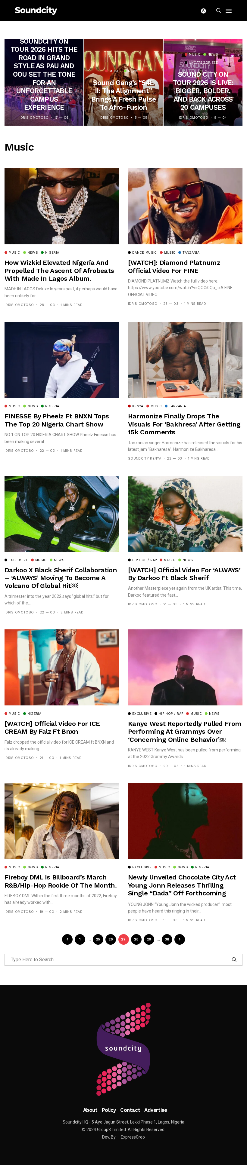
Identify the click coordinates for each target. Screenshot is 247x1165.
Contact (130, 1110)
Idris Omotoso (34, 118)
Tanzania (191, 252)
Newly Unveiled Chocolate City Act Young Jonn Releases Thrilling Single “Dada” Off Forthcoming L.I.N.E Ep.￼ (182, 889)
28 (136, 939)
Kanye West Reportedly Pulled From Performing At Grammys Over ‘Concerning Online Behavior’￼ (184, 731)
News (133, 71)
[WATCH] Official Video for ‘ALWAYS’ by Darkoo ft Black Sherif (184, 574)
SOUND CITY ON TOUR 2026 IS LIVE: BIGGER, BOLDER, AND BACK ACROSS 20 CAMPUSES (203, 91)
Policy (109, 1110)
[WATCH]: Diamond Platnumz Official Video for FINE (174, 266)
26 (110, 939)
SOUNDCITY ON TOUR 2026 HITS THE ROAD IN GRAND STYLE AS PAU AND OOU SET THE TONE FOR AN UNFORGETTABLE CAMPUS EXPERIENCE (44, 74)
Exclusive (18, 560)
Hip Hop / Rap (144, 560)
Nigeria (52, 252)
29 (149, 939)
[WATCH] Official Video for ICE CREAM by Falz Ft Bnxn (52, 727)
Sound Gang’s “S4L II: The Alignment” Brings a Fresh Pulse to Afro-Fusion (123, 95)
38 (167, 939)
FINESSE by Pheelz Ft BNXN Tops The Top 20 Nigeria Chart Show (57, 420)
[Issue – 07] (123, 1049)
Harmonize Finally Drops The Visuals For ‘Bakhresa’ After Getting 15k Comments (184, 424)
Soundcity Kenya (144, 458)
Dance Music (144, 252)
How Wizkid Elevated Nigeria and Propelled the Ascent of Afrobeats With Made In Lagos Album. (59, 270)
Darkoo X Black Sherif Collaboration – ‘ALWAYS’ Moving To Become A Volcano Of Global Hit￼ (61, 578)
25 (98, 939)
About (90, 1110)
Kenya (137, 406)
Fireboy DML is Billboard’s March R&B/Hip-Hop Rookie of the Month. (61, 881)
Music (115, 71)
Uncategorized (203, 62)
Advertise (155, 1110)
